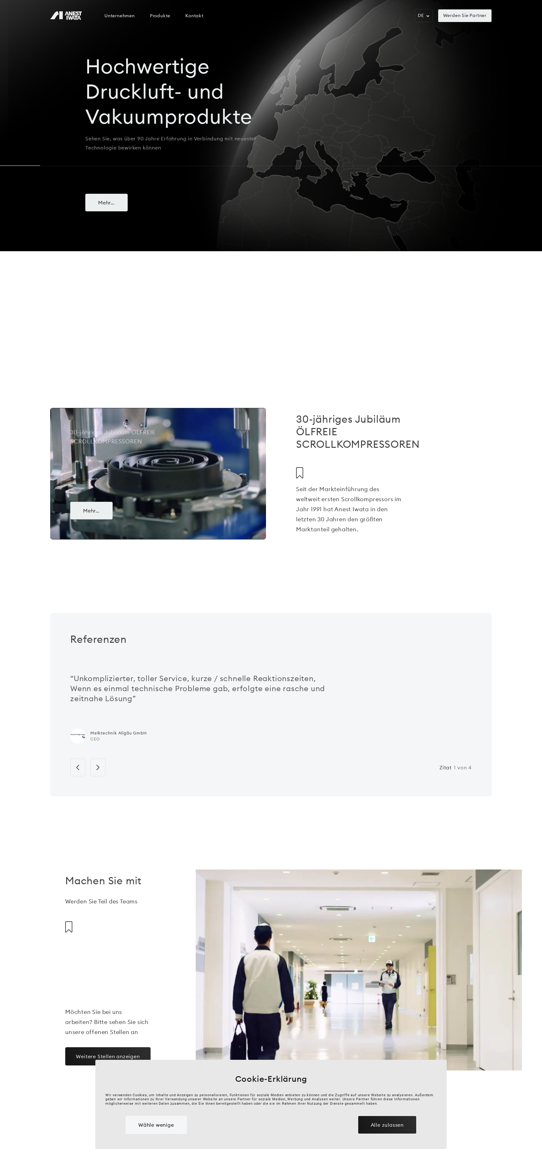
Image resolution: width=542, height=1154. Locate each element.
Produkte (160, 16)
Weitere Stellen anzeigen (108, 1056)
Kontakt (194, 16)
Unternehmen (119, 16)
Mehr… (106, 202)
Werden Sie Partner (464, 15)
